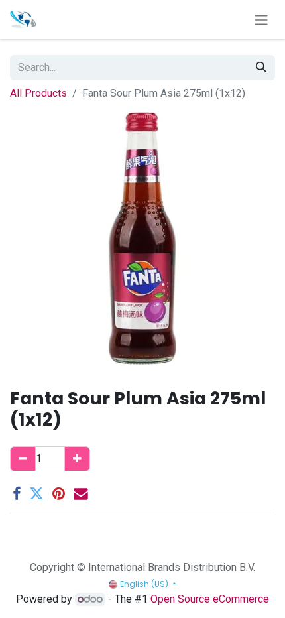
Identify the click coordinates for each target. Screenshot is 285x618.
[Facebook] (17, 494)
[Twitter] (36, 494)
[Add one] (77, 458)
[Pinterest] (58, 494)
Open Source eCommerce (209, 599)
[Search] (261, 67)
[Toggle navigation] (261, 19)
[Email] (81, 494)
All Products (38, 93)
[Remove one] (23, 458)
